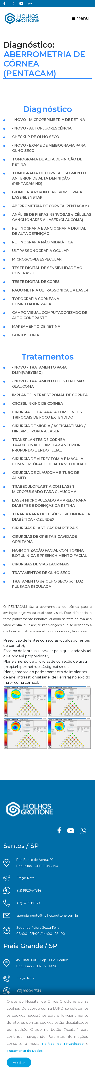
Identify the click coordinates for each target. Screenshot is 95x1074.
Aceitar (19, 1063)
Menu (82, 18)
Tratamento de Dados (25, 1051)
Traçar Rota (25, 878)
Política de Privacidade (63, 1044)
